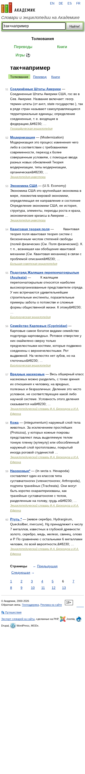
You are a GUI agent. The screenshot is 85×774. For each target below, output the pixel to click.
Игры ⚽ (23, 55)
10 (33, 588)
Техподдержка (30, 604)
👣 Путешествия (11, 612)
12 (53, 588)
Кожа (14, 422)
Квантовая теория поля (30, 229)
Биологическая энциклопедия (30, 317)
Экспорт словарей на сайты (18, 619)
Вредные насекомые (27, 374)
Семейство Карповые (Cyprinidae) (38, 326)
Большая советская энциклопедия (33, 264)
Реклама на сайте (51, 604)
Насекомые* (20, 471)
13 (64, 588)
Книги (62, 47)
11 (43, 588)
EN (52, 3)
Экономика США (23, 186)
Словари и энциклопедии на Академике (40, 17)
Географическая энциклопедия (31, 128)
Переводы (23, 47)
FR (78, 3)
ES (70, 3)
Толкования (42, 39)
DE (61, 3)
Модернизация (22, 137)
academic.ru (18, 7)
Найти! (74, 26)
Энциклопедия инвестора (28, 177)
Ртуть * (16, 519)
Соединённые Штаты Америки (35, 89)
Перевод (40, 77)
